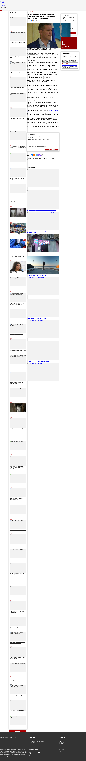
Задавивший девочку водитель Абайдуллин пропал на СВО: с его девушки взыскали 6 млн (69, 21)
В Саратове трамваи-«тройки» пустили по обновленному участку (38, 139)
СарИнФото (33, 742)
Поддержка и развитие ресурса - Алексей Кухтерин (63, 753)
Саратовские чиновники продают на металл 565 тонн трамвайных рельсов (40, 141)
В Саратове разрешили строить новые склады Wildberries (68, 18)
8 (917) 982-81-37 (64, 44)
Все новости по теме (51, 149)
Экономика (38, 740)
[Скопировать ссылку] (36, 20)
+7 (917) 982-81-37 (62, 740)
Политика (33, 740)
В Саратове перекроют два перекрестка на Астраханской (37, 146)
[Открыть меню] (1, 10)
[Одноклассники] (32, 20)
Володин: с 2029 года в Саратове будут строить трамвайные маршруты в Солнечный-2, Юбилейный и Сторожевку (42, 137)
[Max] (62, 42)
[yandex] (33, 755)
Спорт (45, 741)
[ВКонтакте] (31, 20)
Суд (43, 739)
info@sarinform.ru (65, 47)
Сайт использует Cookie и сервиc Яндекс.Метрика (6, 756)
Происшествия (39, 739)
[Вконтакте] (34, 753)
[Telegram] (33, 20)
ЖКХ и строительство (35, 741)
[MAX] (35, 20)
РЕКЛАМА (61, 743)
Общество (28, 12)
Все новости (13, 12)
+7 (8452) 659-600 (61, 741)
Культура (42, 741)
